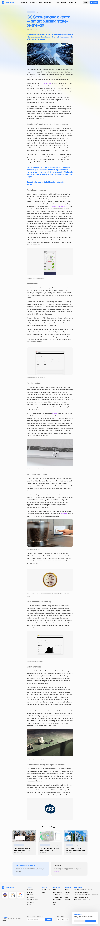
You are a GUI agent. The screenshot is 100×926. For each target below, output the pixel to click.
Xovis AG (55, 413)
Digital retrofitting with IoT (81, 897)
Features (29, 887)
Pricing (29, 904)
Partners (67, 892)
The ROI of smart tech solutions (83, 889)
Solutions (44, 887)
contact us (28, 869)
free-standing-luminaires (60, 206)
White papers (78, 887)
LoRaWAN (64, 513)
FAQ (54, 889)
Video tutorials (57, 897)
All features (30, 889)
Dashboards (30, 897)
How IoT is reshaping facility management (86, 894)
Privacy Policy (57, 899)
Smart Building (46, 889)
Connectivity (30, 902)
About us (67, 889)
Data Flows (30, 892)
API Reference (57, 894)
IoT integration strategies (81, 892)
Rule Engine (30, 894)
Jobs (66, 897)
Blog (66, 894)
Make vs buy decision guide (82, 899)
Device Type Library (32, 899)
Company (68, 887)
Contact (67, 899)
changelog (56, 871)
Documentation (57, 892)
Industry (44, 892)
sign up (38, 869)
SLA (54, 902)
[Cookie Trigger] (54, 904)
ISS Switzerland (45, 83)
